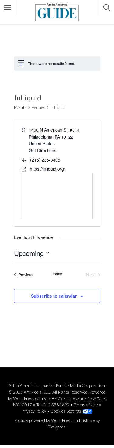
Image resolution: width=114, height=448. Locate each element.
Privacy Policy (33, 411)
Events (20, 107)
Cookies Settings (65, 411)
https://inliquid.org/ (47, 169)
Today (57, 273)
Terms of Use (86, 404)
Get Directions (42, 150)
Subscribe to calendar (54, 296)
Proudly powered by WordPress (43, 420)
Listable (88, 420)
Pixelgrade (56, 426)
